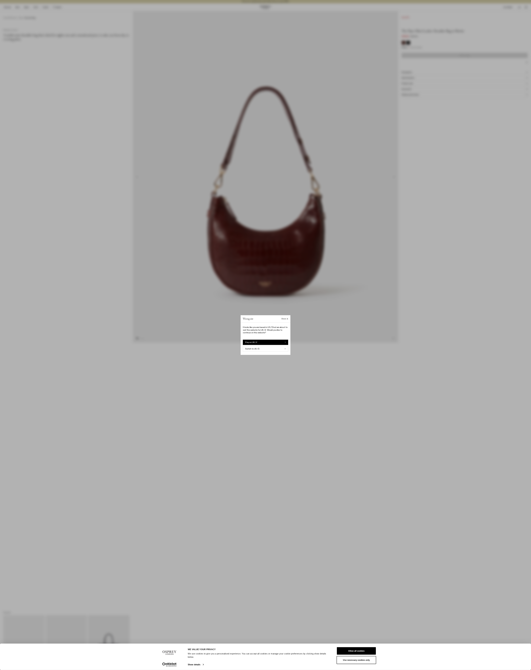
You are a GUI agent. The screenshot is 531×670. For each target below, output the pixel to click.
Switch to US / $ (252, 348)
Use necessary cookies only (356, 660)
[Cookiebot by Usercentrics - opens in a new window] (169, 665)
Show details (194, 664)
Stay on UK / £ (251, 342)
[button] (265, 335)
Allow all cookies (356, 651)
